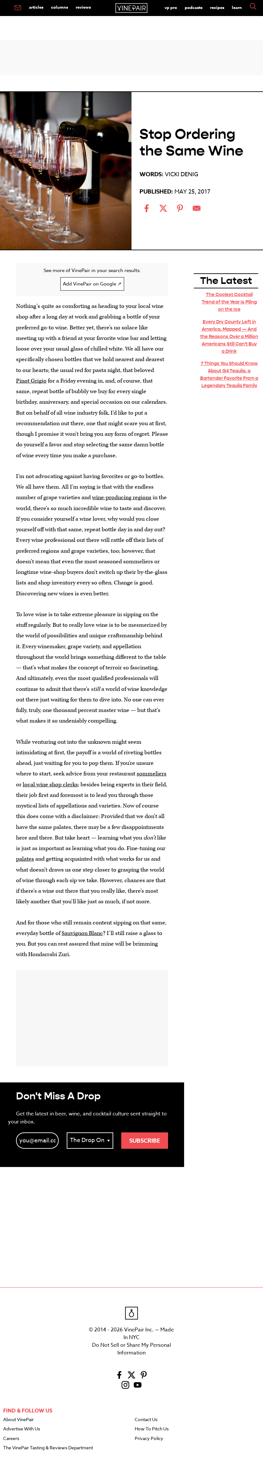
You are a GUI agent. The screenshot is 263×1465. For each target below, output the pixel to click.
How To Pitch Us (152, 1429)
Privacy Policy (149, 1438)
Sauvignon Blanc (82, 933)
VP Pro (171, 7)
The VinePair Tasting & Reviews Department (48, 1448)
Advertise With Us (21, 1429)
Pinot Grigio (31, 381)
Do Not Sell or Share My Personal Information (131, 1349)
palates (25, 859)
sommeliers (151, 773)
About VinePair (18, 1419)
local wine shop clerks (50, 784)
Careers (11, 1438)
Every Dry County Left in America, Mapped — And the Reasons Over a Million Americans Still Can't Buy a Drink (229, 336)
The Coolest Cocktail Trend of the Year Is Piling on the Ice (229, 302)
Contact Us (146, 1419)
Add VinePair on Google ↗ (92, 283)
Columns (59, 7)
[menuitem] (18, 8)
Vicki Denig (181, 174)
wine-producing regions (121, 497)
